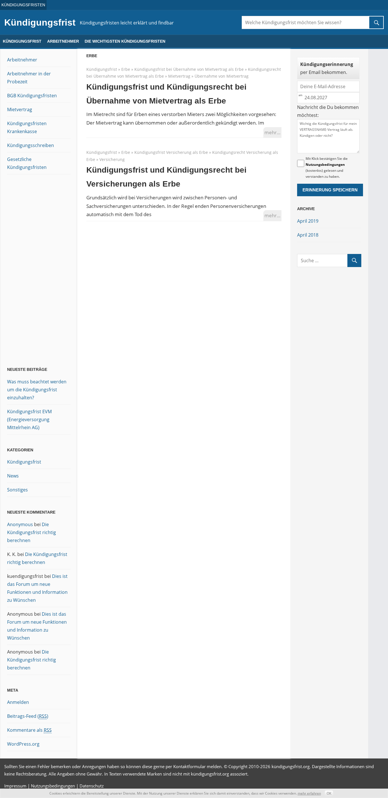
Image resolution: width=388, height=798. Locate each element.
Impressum (15, 786)
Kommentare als (29, 730)
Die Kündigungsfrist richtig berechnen (31, 532)
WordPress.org (23, 744)
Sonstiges (17, 490)
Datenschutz (92, 786)
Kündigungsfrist (40, 22)
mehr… (272, 132)
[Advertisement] (30, 271)
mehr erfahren (309, 793)
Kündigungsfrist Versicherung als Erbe (171, 152)
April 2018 (307, 235)
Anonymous (20, 524)
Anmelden (18, 702)
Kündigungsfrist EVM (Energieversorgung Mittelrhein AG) (29, 419)
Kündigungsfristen (23, 5)
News (13, 476)
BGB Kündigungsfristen (32, 95)
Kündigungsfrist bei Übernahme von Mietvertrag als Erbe (189, 69)
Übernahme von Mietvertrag (222, 76)
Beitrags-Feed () (27, 716)
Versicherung (112, 159)
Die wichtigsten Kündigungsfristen (125, 41)
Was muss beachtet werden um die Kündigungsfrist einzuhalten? (36, 390)
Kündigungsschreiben (30, 145)
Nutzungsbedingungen (325, 164)
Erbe (125, 69)
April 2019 (307, 221)
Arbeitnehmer (63, 41)
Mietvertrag (179, 76)
